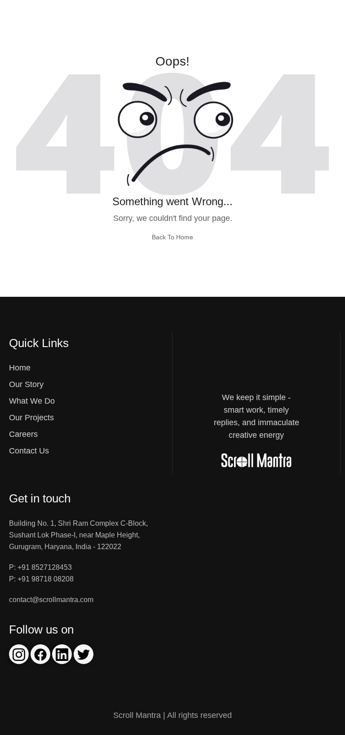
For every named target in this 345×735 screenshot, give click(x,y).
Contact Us (29, 450)
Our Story (26, 384)
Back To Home (172, 237)
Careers (23, 434)
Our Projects (31, 417)
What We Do (32, 400)
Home (20, 367)
